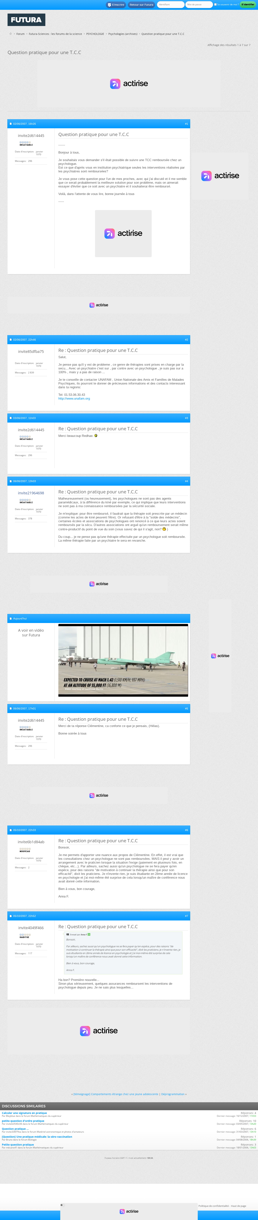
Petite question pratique (18, 1144)
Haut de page (238, 1206)
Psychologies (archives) (122, 34)
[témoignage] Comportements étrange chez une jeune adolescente (115, 1094)
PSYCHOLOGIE (95, 34)
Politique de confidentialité (214, 1206)
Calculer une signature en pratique (24, 1113)
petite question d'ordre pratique (23, 1121)
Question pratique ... (15, 1129)
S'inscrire (116, 5)
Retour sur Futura (141, 4)
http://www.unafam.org (74, 398)
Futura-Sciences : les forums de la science (55, 34)
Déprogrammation (173, 1094)
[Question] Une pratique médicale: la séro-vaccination (37, 1136)
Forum (20, 34)
